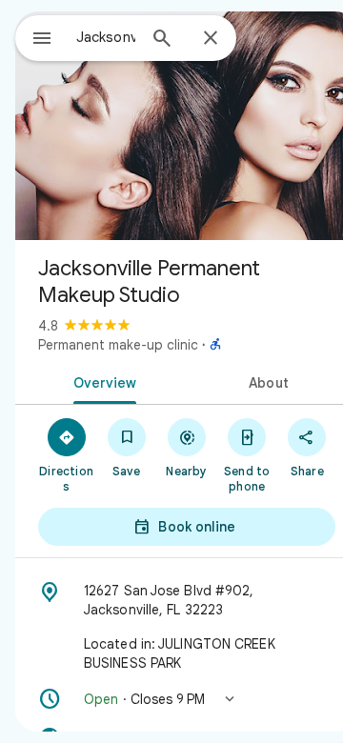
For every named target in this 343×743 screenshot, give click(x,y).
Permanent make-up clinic (118, 344)
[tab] (101, 381)
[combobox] (105, 37)
